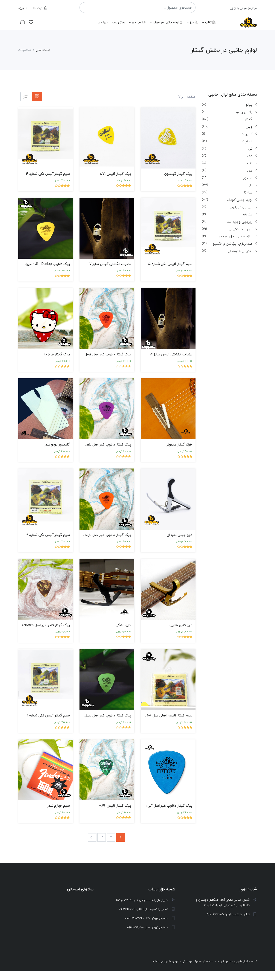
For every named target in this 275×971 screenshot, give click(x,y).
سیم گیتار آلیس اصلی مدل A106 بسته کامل (160, 715)
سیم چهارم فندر (58, 805)
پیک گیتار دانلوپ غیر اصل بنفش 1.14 (104, 444)
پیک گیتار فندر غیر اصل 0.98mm (46, 625)
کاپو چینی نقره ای (179, 535)
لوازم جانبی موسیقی (166, 22)
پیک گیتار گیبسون (178, 174)
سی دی (137, 22)
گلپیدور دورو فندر (57, 444)
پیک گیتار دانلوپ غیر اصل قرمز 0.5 (105, 354)
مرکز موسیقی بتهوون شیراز (181, 961)
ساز (192, 22)
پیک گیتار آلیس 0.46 (115, 805)
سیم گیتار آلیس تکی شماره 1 (48, 715)
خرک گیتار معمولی (179, 444)
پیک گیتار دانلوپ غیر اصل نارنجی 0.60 (103, 535)
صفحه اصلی (42, 50)
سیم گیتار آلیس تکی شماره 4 (48, 174)
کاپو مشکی (123, 625)
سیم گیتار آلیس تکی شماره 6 (48, 535)
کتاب (208, 22)
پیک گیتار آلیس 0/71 (115, 174)
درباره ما (103, 22)
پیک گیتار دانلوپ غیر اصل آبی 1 (169, 805)
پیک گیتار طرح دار (56, 354)
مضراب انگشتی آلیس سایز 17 (110, 264)
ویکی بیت (118, 22)
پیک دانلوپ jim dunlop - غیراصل (45, 264)
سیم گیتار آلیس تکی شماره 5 (170, 264)
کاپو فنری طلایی (181, 625)
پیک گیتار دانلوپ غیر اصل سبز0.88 (105, 715)
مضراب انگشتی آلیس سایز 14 (171, 354)
